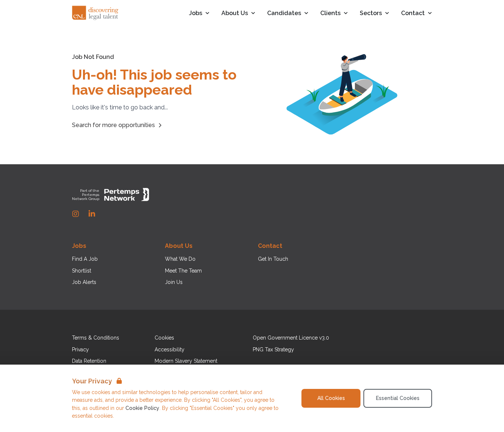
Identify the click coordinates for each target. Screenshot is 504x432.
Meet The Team (183, 271)
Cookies (164, 338)
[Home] (95, 13)
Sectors (371, 13)
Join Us (174, 282)
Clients (330, 13)
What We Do (180, 259)
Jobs (195, 13)
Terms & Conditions (95, 338)
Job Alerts (84, 282)
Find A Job (85, 259)
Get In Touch (273, 259)
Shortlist (81, 271)
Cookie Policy (142, 408)
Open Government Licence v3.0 (291, 338)
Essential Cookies (398, 398)
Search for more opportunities (113, 125)
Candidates (284, 13)
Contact (413, 13)
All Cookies (331, 398)
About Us (234, 13)
